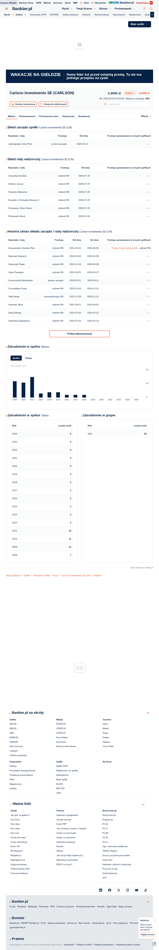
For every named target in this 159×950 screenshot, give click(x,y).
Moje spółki (61, 779)
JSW (58, 793)
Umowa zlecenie (64, 820)
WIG (12, 733)
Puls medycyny (120, 923)
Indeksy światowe (18, 755)
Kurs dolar (15, 824)
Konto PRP (62, 824)
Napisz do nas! (147, 935)
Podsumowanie (27, 116)
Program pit (107, 820)
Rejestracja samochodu (67, 860)
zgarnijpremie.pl (17, 927)
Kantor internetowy (19, 842)
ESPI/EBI (54, 14)
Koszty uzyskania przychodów (116, 855)
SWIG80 (14, 742)
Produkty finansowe (85, 906)
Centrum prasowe (65, 906)
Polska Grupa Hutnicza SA (124, 248)
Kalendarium (119, 14)
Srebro (106, 737)
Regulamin (69, 944)
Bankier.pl (14, 923)
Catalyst (14, 751)
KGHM (59, 784)
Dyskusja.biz (98, 923)
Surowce (57, 3)
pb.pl (108, 923)
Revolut (60, 846)
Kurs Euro (61, 742)
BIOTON (60, 788)
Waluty (47, 3)
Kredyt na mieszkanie (66, 833)
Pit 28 (105, 837)
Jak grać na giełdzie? (20, 815)
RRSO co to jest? (64, 864)
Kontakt (100, 906)
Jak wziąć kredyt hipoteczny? (70, 855)
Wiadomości (135, 14)
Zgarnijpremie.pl (18, 860)
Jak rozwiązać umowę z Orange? (71, 828)
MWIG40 (14, 737)
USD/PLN (61, 728)
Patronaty (43, 906)
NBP (75, 3)
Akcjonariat (68, 116)
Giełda (19, 14)
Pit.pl (43, 923)
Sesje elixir (107, 860)
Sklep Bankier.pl (109, 873)
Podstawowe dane (49, 116)
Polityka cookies (84, 944)
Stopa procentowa (19, 864)
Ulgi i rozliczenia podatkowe (114, 846)
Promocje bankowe (19, 873)
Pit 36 (105, 824)
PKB (12, 779)
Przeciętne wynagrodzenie (23, 770)
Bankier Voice (26, 3)
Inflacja (13, 766)
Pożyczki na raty (110, 869)
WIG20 (13, 728)
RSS (52, 906)
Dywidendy (150, 14)
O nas (13, 906)
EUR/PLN (61, 724)
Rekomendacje (101, 14)
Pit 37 (105, 828)
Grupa (28, 358)
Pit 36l (105, 833)
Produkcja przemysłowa (21, 775)
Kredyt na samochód (66, 837)
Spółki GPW (62, 766)
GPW (38, 3)
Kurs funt (15, 833)
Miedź (106, 728)
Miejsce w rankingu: (137, 98)
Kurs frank (15, 828)
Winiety (60, 851)
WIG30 (13, 724)
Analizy (13, 788)
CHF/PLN (61, 733)
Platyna (106, 742)
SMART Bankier (109, 851)
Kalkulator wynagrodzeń (67, 815)
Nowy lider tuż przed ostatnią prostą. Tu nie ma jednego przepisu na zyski (104, 76)
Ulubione (86, 14)
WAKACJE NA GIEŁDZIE (36, 74)
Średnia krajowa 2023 (20, 869)
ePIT (104, 878)
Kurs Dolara (62, 737)
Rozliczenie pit (109, 815)
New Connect (16, 746)
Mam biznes (84, 923)
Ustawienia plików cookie (128, 944)
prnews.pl (72, 923)
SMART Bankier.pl (30, 923)
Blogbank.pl (16, 855)
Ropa (105, 733)
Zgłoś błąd (111, 906)
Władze (11, 116)
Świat (68, 3)
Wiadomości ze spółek (67, 770)
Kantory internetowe (66, 746)
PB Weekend (16, 851)
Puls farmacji (136, 923)
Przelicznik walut (18, 837)
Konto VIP (15, 846)
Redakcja (32, 906)
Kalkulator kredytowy (66, 842)
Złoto (105, 724)
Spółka (16, 358)
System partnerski (56, 923)
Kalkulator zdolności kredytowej (116, 864)
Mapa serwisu (125, 906)
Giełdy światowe (70, 14)
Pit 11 (105, 842)
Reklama (21, 906)
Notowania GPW (38, 14)
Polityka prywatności (104, 944)
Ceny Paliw (108, 746)
